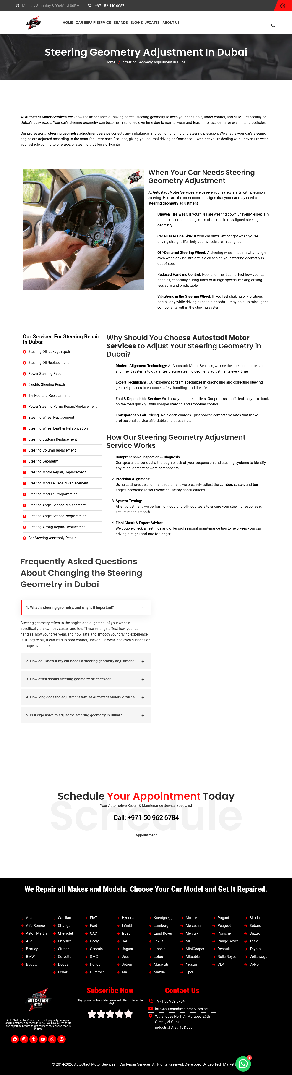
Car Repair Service (93, 22)
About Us (171, 22)
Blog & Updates (145, 22)
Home (68, 22)
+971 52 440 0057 (109, 6)
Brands (121, 22)
